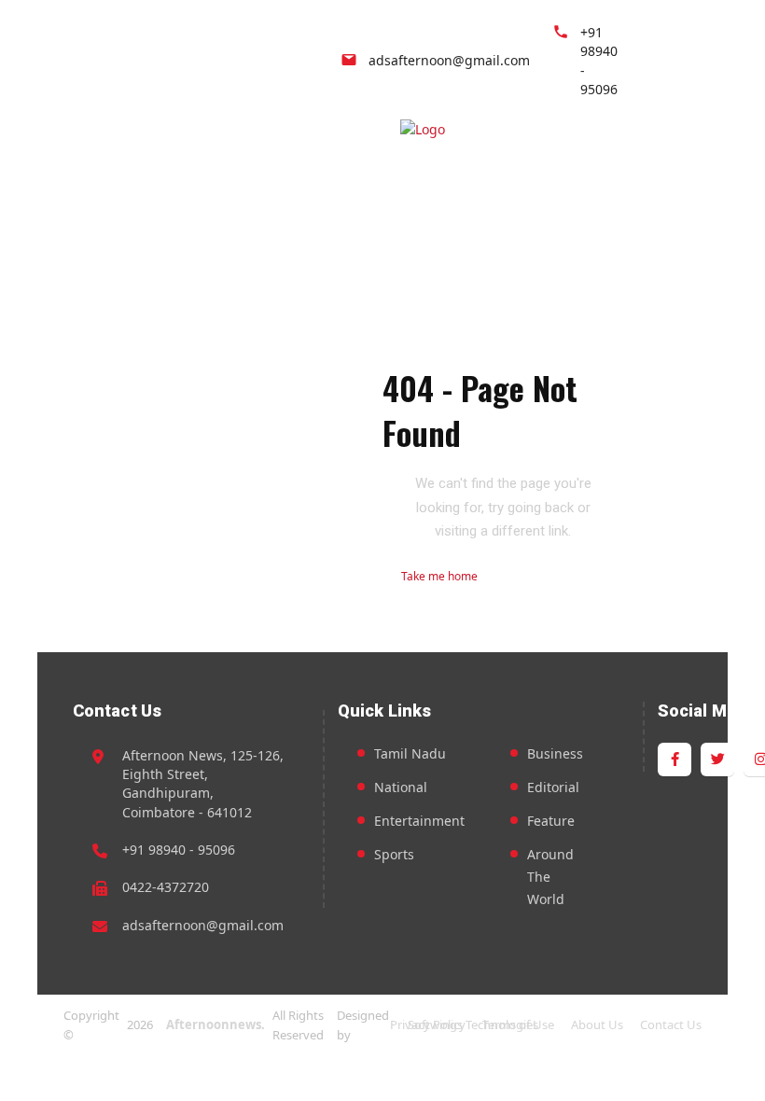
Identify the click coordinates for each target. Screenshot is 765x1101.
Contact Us (671, 1024)
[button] (700, 132)
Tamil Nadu (410, 753)
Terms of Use (518, 1024)
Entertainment (419, 820)
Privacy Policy (428, 1024)
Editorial (553, 787)
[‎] (487, 132)
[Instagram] (717, 63)
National (400, 787)
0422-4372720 (165, 887)
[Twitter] (695, 63)
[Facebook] (675, 63)
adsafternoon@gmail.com (203, 925)
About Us (597, 1024)
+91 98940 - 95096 (178, 849)
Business (555, 753)
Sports (394, 854)
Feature (551, 820)
